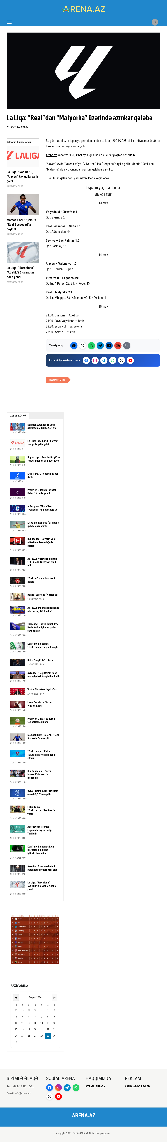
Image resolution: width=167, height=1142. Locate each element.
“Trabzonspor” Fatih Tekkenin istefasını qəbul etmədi (41, 755)
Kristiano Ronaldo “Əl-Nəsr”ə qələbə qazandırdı (43, 524)
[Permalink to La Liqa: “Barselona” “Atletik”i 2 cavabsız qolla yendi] (23, 254)
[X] (121, 360)
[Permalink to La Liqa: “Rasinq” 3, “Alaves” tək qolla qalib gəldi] (23, 158)
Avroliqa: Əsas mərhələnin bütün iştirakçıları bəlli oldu (42, 868)
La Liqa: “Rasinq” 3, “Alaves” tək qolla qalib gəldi (22, 176)
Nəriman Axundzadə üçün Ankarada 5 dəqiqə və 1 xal (41, 426)
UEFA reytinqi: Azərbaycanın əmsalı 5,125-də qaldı (42, 792)
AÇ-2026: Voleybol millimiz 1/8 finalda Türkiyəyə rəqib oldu (42, 562)
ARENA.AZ (83, 1115)
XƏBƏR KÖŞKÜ (18, 415)
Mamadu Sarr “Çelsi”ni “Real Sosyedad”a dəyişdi (22, 224)
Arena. (50, 155)
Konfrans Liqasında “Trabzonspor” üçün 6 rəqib (42, 645)
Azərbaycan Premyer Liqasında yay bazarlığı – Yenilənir (40, 830)
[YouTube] (130, 360)
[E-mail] (117, 345)
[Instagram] (95, 360)
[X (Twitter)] (82, 345)
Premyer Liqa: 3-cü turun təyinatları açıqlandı (41, 720)
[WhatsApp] (91, 345)
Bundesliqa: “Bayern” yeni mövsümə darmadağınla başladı (41, 542)
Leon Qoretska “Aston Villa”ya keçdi (39, 704)
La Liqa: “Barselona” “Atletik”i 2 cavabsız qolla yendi (20, 272)
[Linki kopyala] (126, 345)
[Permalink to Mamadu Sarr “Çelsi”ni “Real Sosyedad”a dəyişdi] (23, 206)
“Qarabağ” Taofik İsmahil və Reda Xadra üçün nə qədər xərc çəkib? (42, 627)
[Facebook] (73, 345)
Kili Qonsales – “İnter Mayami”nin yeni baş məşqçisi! (39, 775)
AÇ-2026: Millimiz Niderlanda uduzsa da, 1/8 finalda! (43, 609)
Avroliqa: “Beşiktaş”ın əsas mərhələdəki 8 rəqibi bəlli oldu (43, 674)
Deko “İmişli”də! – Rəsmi (40, 660)
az (55, 155)
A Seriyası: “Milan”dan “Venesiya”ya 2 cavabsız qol (42, 508)
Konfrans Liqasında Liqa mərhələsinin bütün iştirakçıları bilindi (40, 850)
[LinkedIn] (109, 345)
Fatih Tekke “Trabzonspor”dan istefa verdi (41, 810)
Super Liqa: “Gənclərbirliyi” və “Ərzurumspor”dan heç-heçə (43, 459)
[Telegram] (100, 345)
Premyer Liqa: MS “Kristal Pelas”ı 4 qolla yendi (41, 491)
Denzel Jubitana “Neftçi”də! (42, 594)
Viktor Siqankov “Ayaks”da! (42, 689)
